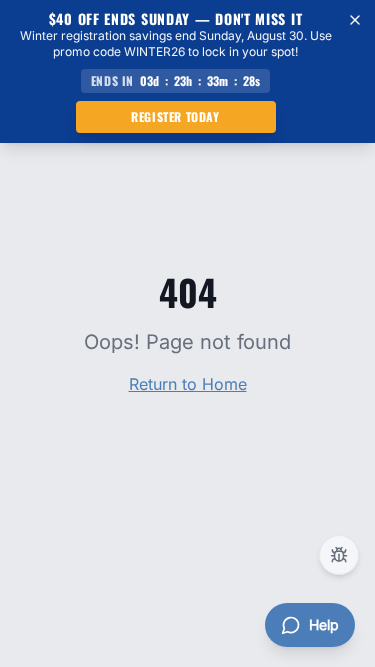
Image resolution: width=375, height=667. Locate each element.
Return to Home (188, 384)
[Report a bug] (339, 555)
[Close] (355, 20)
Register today (175, 116)
